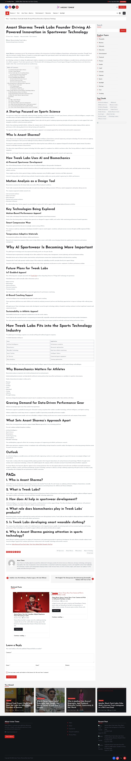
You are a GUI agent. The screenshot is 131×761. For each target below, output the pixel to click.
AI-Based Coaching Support (17, 87)
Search (99, 25)
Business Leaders (114, 104)
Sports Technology (89, 550)
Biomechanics (79, 550)
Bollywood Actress (103, 104)
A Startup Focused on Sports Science (18, 69)
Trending (101, 93)
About (70, 725)
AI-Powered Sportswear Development (19, 74)
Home (7, 18)
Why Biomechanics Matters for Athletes (18, 92)
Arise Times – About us (27, 13)
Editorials (101, 46)
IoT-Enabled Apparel (15, 86)
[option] (19, 700)
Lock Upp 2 (101, 114)
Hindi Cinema (114, 107)
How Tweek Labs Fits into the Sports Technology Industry (21, 90)
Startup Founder (102, 116)
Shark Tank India (111, 114)
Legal (100, 68)
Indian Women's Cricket (114, 111)
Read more (18, 629)
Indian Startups (102, 111)
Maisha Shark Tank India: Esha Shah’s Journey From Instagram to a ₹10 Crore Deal (115, 727)
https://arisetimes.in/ (11, 732)
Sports (100, 79)
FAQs (9, 98)
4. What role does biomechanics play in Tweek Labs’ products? (23, 104)
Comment (9, 652)
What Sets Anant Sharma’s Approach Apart (19, 95)
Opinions (55, 13)
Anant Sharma (70, 550)
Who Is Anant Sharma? (15, 71)
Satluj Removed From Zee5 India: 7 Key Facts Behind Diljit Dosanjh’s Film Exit (32, 544)
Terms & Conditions (74, 731)
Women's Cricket (102, 118)
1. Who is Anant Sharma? (15, 99)
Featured (101, 57)
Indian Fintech (114, 109)
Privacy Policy (72, 734)
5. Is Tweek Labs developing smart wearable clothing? (21, 105)
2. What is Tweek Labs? (15, 101)
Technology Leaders (113, 116)
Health (101, 64)
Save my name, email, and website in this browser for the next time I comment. (28, 672)
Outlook (11, 96)
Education (48, 13)
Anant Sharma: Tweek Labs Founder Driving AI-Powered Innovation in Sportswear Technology (33, 18)
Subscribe (122, 7)
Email (37, 665)
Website (67, 665)
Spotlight (62, 13)
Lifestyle (101, 71)
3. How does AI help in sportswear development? (20, 102)
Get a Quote (9, 736)
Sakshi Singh (11, 710)
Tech (18, 13)
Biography (16, 36)
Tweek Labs (34, 275)
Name (8, 665)
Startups (101, 86)
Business (12, 13)
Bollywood (113, 102)
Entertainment (39, 13)
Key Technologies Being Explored (17, 77)
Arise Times (10, 36)
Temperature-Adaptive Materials (19, 81)
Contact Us (72, 728)
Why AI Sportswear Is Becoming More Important (19, 83)
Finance (101, 60)
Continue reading (19, 635)
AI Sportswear (61, 550)
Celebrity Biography (103, 107)
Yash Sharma (56, 601)
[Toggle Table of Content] (35, 68)
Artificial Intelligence (103, 102)
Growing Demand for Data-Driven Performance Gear (21, 93)
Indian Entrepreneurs (103, 109)
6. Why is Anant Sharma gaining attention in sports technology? (23, 107)
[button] (123, 685)
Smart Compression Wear (17, 80)
